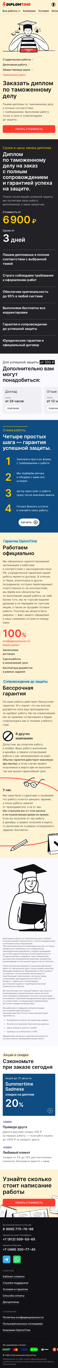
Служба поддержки (15, 1282)
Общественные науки (16, 69)
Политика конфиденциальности (23, 1317)
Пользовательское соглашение (23, 1323)
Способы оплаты (13, 1295)
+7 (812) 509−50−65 (19, 1239)
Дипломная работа (15, 64)
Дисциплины (11, 1302)
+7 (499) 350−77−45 (19, 1249)
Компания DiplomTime (16, 1330)
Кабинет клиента (13, 1276)
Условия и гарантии (15, 1289)
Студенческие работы (17, 59)
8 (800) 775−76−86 (18, 1229)
